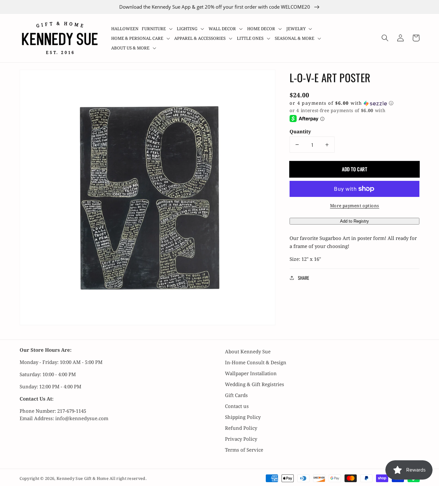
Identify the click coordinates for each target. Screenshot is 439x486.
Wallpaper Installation (251, 373)
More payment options (354, 205)
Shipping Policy (243, 417)
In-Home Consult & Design (255, 362)
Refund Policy (241, 428)
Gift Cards (236, 395)
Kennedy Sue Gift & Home (83, 478)
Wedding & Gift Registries (254, 384)
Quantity (300, 131)
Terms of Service (244, 449)
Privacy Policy (241, 439)
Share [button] (303, 277)
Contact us (237, 406)
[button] (157, 28)
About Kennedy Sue (248, 351)
